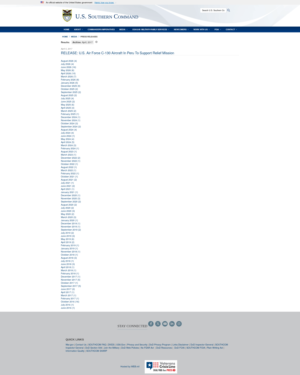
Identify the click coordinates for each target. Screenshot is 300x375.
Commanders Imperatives (101, 29)
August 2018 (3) (69, 257)
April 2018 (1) (67, 267)
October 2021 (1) (69, 176)
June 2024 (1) (68, 135)
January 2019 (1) (69, 248)
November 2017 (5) (70, 279)
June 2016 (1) (68, 307)
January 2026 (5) (69, 82)
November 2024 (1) (70, 120)
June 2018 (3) (68, 264)
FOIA (217, 29)
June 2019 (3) (68, 235)
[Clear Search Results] (96, 41)
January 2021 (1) (69, 192)
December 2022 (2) (70, 157)
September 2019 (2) (71, 229)
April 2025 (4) (67, 107)
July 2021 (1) (67, 182)
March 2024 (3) (68, 145)
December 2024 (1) (70, 117)
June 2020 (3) (68, 210)
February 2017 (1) (70, 298)
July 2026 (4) (67, 63)
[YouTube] (165, 323)
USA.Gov (120, 344)
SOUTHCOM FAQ (97, 344)
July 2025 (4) (67, 98)
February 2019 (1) (70, 245)
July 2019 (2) (67, 232)
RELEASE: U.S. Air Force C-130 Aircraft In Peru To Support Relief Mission (117, 52)
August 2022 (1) (69, 167)
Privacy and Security (137, 344)
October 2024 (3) (69, 123)
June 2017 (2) (68, 289)
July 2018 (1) (67, 260)
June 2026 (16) (68, 67)
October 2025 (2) (69, 89)
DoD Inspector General (201, 344)
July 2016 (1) (67, 304)
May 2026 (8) (67, 70)
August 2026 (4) (69, 60)
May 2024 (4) (67, 139)
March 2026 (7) (68, 76)
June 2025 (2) (68, 101)
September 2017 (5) (71, 285)
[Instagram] (179, 323)
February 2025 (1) (70, 114)
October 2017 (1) (69, 282)
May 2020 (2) (67, 214)
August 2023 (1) (69, 151)
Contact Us (80, 344)
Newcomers (180, 29)
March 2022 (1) (68, 170)
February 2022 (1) (70, 173)
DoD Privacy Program (160, 344)
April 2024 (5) (67, 142)
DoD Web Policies (130, 347)
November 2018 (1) (70, 251)
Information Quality (75, 350)
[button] (106, 2)
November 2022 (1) (70, 160)
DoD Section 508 (93, 347)
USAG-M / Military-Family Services (149, 29)
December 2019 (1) (70, 223)
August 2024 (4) (69, 129)
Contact (230, 29)
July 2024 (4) (67, 132)
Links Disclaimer (180, 344)
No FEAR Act (147, 347)
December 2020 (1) (70, 195)
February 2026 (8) (70, 79)
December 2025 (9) (70, 85)
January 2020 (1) (69, 220)
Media (122, 29)
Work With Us (200, 29)
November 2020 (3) (70, 198)
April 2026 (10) (68, 73)
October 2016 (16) (70, 301)
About (77, 29)
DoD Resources (164, 347)
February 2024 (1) (70, 148)
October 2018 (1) (69, 254)
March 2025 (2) (68, 110)
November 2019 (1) (70, 226)
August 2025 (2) (69, 95)
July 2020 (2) (67, 207)
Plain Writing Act (215, 347)
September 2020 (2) (71, 201)
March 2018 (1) (68, 270)
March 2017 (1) (68, 295)
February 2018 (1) (70, 273)
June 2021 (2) (68, 185)
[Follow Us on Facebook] (151, 323)
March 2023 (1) (68, 154)
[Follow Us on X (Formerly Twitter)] (158, 323)
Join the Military (111, 347)
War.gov (70, 344)
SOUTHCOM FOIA (195, 347)
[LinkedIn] (172, 323)
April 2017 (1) (67, 292)
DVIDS (111, 344)
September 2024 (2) (71, 126)
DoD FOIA (179, 347)
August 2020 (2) (69, 204)
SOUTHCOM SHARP (96, 350)
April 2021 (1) (67, 189)
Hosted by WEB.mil (129, 366)
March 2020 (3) (68, 217)
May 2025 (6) (67, 104)
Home (66, 29)
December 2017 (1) (70, 276)
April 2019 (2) (67, 242)
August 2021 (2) (69, 179)
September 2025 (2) (71, 92)
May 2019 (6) (67, 239)
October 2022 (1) (69, 164)
